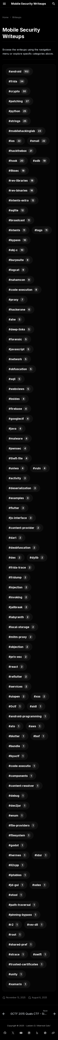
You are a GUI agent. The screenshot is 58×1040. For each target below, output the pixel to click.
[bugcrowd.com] (45, 1032)
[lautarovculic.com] (53, 1032)
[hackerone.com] (37, 1032)
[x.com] (13, 1032)
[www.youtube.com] (21, 1032)
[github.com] (5, 1032)
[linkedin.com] (29, 1032)
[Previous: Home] (3, 1013)
